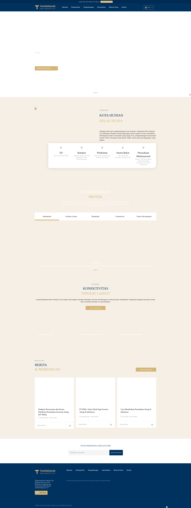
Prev (4, 55)
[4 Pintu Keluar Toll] (54, 317)
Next (186, 55)
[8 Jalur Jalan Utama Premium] (95, 317)
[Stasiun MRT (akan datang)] (136, 317)
